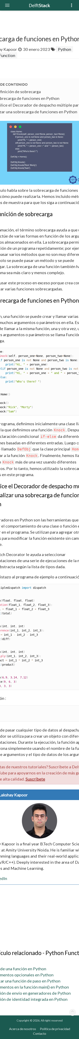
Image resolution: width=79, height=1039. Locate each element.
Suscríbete (35, 778)
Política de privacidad (55, 1029)
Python (64, 49)
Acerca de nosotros (22, 1029)
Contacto (39, 1033)
